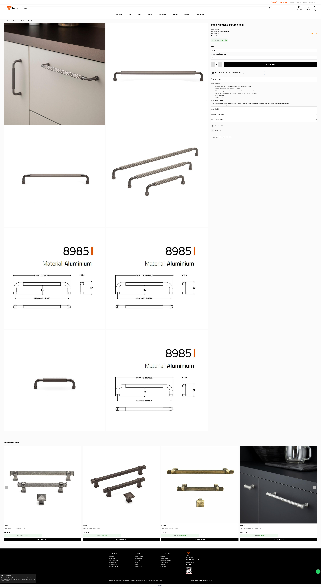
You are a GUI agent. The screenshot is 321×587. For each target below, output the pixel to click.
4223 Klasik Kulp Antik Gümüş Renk (14, 528)
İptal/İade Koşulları (113, 566)
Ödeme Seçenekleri (218, 114)
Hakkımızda (111, 556)
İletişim (136, 564)
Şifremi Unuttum (164, 562)
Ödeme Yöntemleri (165, 558)
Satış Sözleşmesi (113, 564)
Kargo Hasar (138, 560)
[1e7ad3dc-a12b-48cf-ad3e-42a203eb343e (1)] (189, 570)
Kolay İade (163, 566)
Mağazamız (163, 556)
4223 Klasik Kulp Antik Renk (169, 528)
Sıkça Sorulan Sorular (165, 560)
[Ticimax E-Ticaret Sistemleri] (161, 586)
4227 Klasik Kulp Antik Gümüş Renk (250, 528)
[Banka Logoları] (136, 581)
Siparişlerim (163, 564)
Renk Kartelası (138, 558)
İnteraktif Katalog (139, 556)
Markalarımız (112, 558)
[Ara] (270, 8)
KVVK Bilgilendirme (113, 560)
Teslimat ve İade (217, 119)
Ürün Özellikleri (216, 79)
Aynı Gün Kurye (283, 2)
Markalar (305, 2)
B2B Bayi (274, 2)
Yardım (136, 562)
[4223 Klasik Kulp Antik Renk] (199, 485)
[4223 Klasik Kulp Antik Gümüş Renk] (42, 485)
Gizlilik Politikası (113, 562)
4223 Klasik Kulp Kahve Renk (91, 528)
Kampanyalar (299, 2)
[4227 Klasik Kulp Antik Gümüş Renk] (278, 485)
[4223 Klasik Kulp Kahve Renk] (121, 485)
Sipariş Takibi (292, 2)
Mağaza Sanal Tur (312, 2)
